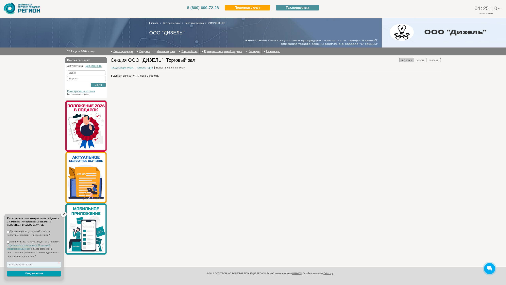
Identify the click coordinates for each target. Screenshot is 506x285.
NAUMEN (297, 273)
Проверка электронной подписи (223, 51)
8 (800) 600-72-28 (203, 8)
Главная (154, 23)
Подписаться (34, 273)
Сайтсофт (328, 273)
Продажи (144, 51)
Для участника (75, 66)
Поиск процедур (123, 51)
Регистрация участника (81, 91)
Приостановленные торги (170, 67)
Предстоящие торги (122, 67)
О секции (254, 51)
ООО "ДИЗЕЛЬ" (216, 23)
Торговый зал (189, 51)
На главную (273, 51)
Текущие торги (145, 67)
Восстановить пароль (78, 94)
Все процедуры (171, 23)
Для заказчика (94, 66)
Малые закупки (166, 51)
